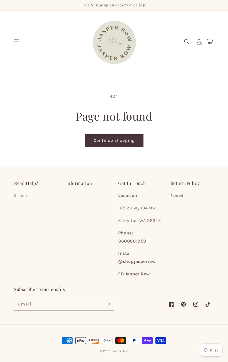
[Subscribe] (108, 304)
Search (20, 195)
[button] (17, 42)
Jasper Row (120, 351)
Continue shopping (114, 140)
